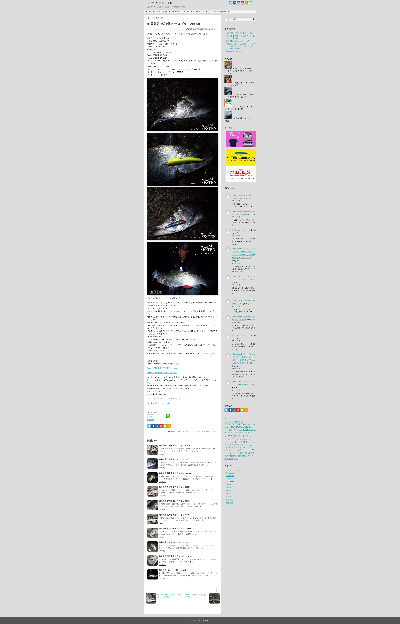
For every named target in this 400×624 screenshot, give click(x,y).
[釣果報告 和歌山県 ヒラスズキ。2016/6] (152, 477)
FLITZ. (226, 427)
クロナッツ (236, 432)
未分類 (228, 497)
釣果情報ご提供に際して (221, 12)
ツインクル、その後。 (240, 230)
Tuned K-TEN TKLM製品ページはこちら (162, 373)
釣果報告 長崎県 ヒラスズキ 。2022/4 (175, 487)
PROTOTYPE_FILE (161, 3)
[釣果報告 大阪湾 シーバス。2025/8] (152, 546)
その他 (228, 488)
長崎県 (238, 456)
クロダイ (230, 432)
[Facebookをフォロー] (234, 2)
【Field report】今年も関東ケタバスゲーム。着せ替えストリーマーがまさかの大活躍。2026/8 (240, 46)
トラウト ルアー (229, 442)
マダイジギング (236, 447)
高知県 (206, 431)
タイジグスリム (240, 439)
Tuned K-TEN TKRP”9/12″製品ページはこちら (164, 368)
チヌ (247, 439)
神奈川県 (232, 456)
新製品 (228, 494)
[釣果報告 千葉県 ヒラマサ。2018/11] (152, 463)
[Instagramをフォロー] (238, 2)
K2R (230, 430)
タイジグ (231, 439)
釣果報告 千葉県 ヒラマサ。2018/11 (174, 459)
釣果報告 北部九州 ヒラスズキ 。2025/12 (176, 529)
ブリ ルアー (240, 445)
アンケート (230, 481)
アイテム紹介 (231, 478)
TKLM (172, 431)
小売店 (228, 491)
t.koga (215, 431)
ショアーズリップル (246, 432)
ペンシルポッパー (249, 445)
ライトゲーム (232, 450)
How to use (230, 476)
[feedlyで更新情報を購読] (246, 2)
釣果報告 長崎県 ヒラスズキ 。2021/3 (175, 515)
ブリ (233, 445)
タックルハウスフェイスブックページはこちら (164, 399)
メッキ (243, 447)
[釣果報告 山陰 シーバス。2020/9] (152, 574)
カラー (228, 484)
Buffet (240, 422)
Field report (207, 12)
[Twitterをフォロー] (230, 2)
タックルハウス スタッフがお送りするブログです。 (162, 12)
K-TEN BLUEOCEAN (239, 426)
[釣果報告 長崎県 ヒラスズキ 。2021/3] (152, 519)
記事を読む (162, 454)
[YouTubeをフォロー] (242, 2)
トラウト (252, 439)
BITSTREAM (228, 422)
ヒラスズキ (185, 431)
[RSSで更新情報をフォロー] (250, 2)
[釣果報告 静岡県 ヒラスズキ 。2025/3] (152, 505)
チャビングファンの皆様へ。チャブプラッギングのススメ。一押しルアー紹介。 (239, 70)
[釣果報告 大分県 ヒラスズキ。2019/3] (152, 450)
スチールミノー (243, 436)
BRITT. (234, 422)
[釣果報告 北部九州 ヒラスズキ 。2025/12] (152, 533)
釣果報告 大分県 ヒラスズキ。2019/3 (174, 446)
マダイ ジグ (227, 447)
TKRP (177, 431)
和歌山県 (243, 453)
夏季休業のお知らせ (233, 51)
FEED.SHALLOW (247, 424)
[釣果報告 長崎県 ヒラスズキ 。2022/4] (152, 491)
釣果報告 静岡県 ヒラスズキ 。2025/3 (175, 501)
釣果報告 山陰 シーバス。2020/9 (172, 570)
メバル (248, 447)
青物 (243, 456)
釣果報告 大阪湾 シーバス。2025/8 (173, 542)
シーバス (230, 435)
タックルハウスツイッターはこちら (160, 403)
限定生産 (229, 503)
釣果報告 (213, 29)
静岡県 (231, 459)
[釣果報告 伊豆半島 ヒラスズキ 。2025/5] (152, 560)
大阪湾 (249, 453)
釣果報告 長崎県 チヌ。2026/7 (237, 41)
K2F (226, 429)
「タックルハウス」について (191, 12)
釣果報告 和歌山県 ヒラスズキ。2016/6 (175, 473)
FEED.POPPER (231, 424)
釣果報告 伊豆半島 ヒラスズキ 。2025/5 (175, 556)
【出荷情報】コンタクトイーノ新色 (239, 33)
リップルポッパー (196, 431)
